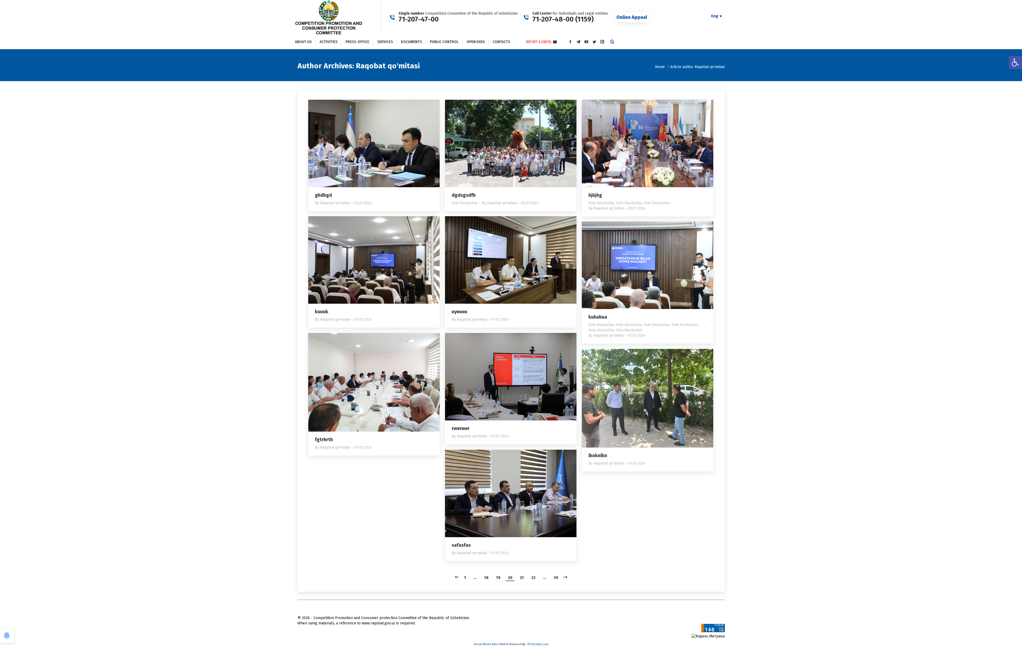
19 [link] (498, 577)
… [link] (475, 577)
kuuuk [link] (321, 312)
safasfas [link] (461, 545)
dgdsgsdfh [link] (464, 195)
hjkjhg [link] (595, 195)
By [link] (332, 203)
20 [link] (510, 577)
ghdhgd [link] (323, 195)
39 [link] (556, 577)
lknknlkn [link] (597, 455)
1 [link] (465, 577)
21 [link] (522, 577)
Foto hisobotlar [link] (465, 203)
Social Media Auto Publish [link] (490, 644)
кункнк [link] (459, 312)
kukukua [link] (597, 317)
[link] (1015, 62)
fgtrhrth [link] (324, 440)
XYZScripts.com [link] (538, 644)
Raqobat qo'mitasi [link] (388, 65)
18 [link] (486, 577)
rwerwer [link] (460, 428)
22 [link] (533, 577)
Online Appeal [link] (631, 17)
